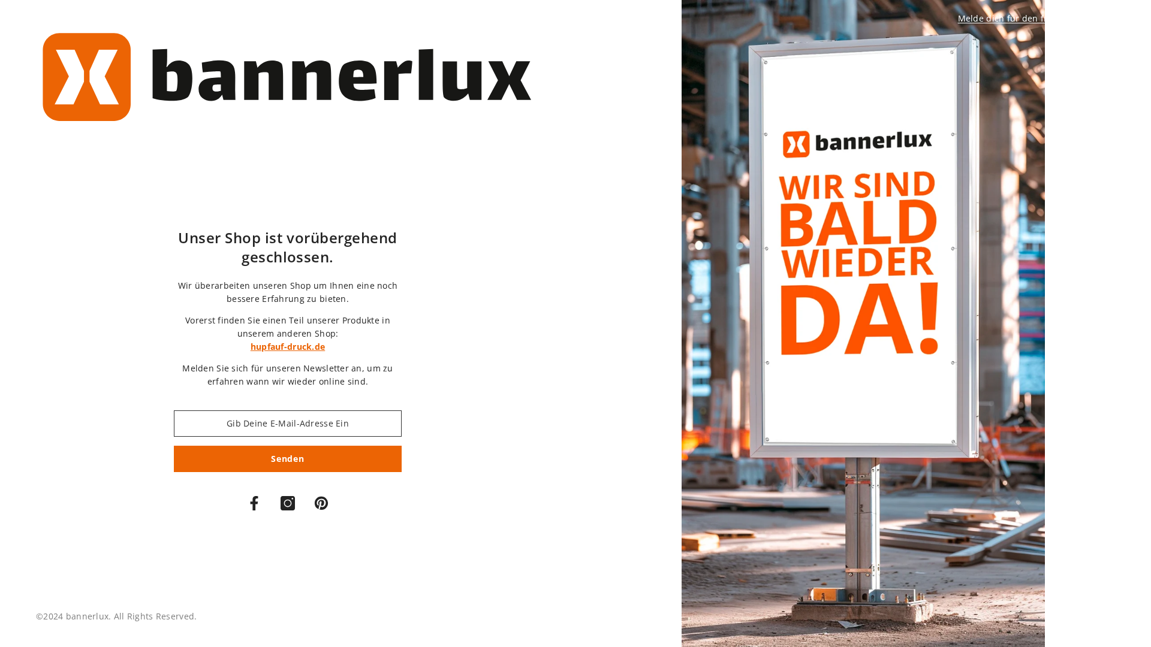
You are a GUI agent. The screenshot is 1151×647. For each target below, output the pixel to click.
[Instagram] (288, 503)
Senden (287, 458)
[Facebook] (254, 503)
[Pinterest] (321, 503)
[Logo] (288, 80)
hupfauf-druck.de (288, 346)
